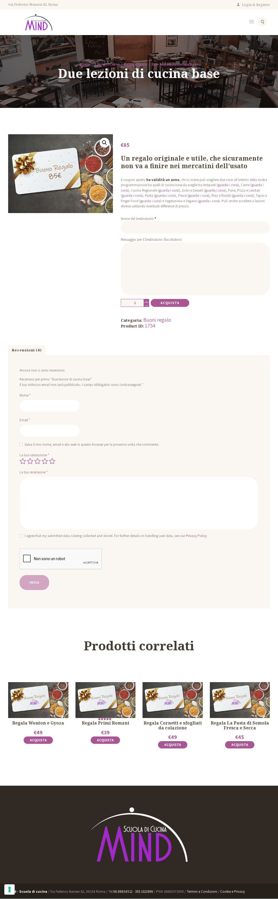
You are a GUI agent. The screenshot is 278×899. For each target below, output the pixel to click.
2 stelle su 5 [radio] (30, 461)
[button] (104, 143)
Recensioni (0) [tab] (27, 350)
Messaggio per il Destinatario (151, 239)
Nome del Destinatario (138, 218)
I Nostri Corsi (106, 64)
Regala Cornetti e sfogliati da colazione (173, 725)
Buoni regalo (135, 64)
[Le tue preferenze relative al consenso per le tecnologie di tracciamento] (9, 889)
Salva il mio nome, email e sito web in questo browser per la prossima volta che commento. (91, 444)
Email (25, 420)
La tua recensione (34, 472)
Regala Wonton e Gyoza (38, 723)
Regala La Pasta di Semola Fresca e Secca (240, 725)
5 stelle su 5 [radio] (52, 461)
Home (84, 64)
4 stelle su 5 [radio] (45, 461)
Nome (25, 395)
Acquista (169, 303)
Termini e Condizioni (202, 891)
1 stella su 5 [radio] (23, 461)
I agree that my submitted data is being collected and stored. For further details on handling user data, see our (116, 535)
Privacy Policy (196, 535)
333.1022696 (144, 891)
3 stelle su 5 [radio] (37, 461)
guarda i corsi (228, 185)
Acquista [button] (38, 740)
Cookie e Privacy (232, 891)
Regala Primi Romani (105, 723)
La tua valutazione (34, 455)
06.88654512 (122, 891)
